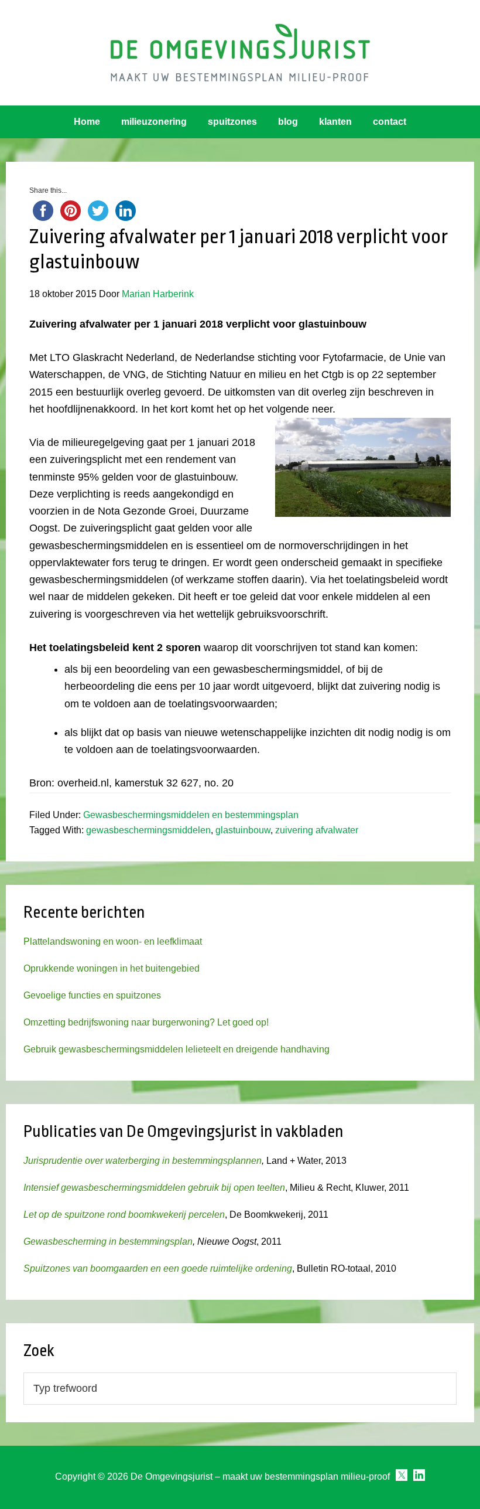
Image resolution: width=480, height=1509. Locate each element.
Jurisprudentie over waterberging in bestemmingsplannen (142, 1161)
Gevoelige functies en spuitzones (92, 995)
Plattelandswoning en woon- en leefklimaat (112, 941)
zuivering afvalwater (316, 830)
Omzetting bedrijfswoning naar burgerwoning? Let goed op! (146, 1022)
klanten (335, 122)
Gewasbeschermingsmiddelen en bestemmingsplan (191, 815)
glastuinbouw (242, 830)
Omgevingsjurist (240, 52)
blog (288, 122)
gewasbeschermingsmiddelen (148, 830)
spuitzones (232, 122)
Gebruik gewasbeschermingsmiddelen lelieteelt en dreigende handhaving (176, 1049)
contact (389, 122)
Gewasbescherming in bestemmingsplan (108, 1241)
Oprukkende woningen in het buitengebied (111, 968)
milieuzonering (154, 122)
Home (87, 122)
